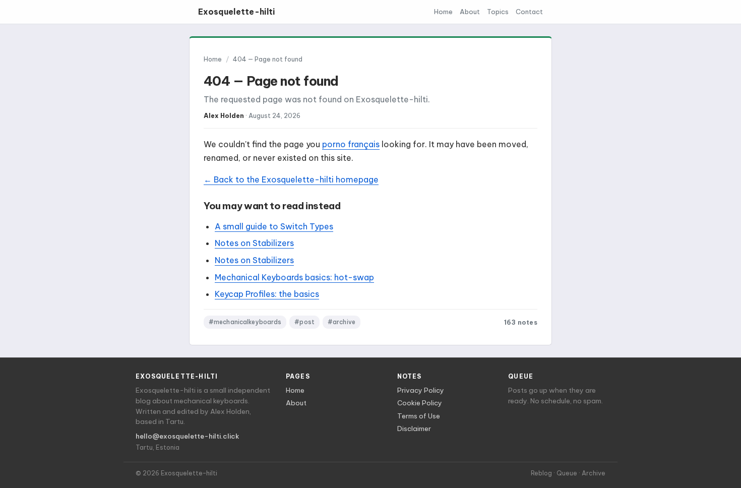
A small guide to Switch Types (274, 226)
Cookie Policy (419, 403)
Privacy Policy (420, 390)
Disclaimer (414, 428)
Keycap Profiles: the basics (267, 294)
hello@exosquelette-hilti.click (187, 436)
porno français (351, 144)
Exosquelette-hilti (236, 12)
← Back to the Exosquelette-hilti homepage (291, 179)
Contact (529, 12)
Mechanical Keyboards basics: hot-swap (294, 277)
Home (443, 12)
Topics (498, 12)
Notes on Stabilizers (254, 243)
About (470, 12)
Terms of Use (418, 416)
